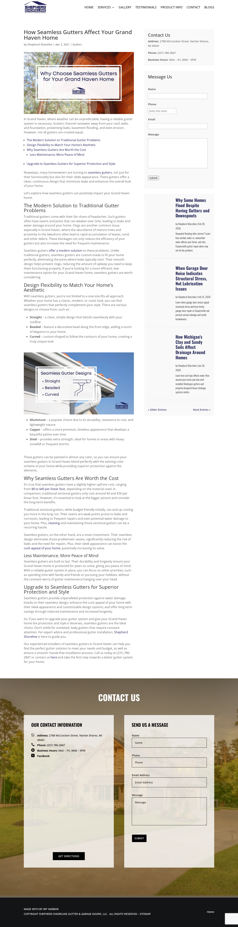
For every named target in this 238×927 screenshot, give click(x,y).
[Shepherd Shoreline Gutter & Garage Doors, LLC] (35, 12)
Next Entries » (201, 409)
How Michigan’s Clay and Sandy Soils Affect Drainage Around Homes (190, 347)
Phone (136, 755)
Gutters (77, 44)
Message (137, 795)
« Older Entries (157, 409)
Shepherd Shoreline (40, 44)
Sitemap (145, 914)
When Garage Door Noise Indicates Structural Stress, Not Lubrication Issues (192, 278)
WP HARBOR (51, 909)
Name (135, 735)
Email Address (141, 775)
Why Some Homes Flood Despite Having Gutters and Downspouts (193, 208)
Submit (153, 178)
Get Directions (68, 856)
